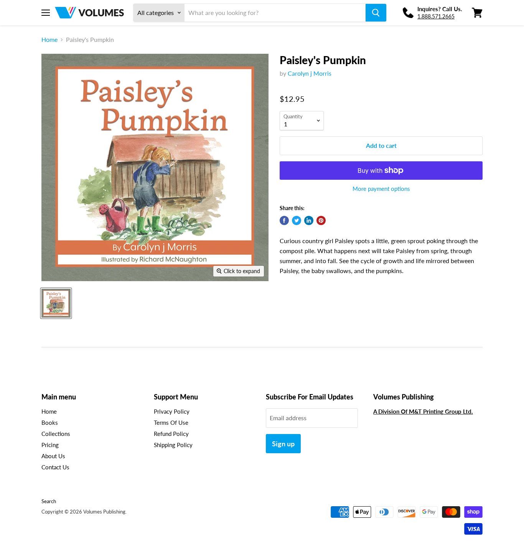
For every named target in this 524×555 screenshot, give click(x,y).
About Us (53, 455)
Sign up (283, 443)
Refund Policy (171, 433)
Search (48, 501)
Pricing (50, 444)
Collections (55, 433)
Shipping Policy (173, 444)
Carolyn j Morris (309, 73)
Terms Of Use (171, 422)
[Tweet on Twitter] (296, 220)
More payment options (381, 189)
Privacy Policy (171, 411)
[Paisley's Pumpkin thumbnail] (56, 303)
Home (49, 39)
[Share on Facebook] (284, 220)
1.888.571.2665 (436, 16)
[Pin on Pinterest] (321, 220)
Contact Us (55, 467)
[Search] (376, 13)
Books (49, 422)
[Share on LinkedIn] (308, 220)
